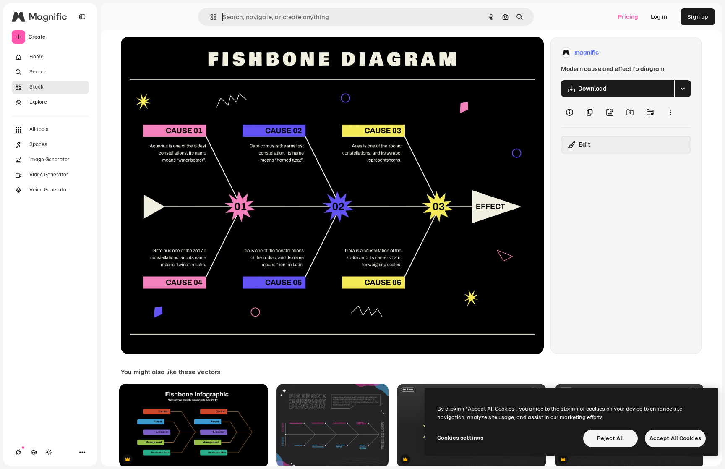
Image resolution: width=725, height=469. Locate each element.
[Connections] (18, 452)
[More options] (670, 112)
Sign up (697, 17)
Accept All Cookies (675, 438)
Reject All (610, 438)
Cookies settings (460, 437)
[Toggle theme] (48, 452)
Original (174, 53)
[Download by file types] (682, 88)
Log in (659, 17)
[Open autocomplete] (210, 17)
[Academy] (33, 452)
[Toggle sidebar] (82, 17)
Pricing (628, 17)
